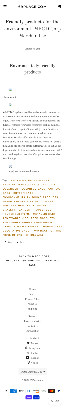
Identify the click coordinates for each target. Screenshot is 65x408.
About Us (32, 303)
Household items (16, 214)
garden (24, 209)
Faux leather (13, 205)
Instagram (34, 348)
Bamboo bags (29, 184)
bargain (49, 184)
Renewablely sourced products (28, 218)
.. (32, 384)
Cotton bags (23, 193)
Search (32, 294)
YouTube (34, 357)
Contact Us (32, 325)
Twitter (34, 343)
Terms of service (32, 321)
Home (32, 289)
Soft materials (26, 226)
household (43, 209)
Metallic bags (44, 214)
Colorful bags (33, 188)
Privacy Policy (32, 298)
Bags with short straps (29, 180)
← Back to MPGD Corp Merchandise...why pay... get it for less (33, 260)
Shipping (32, 308)
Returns (32, 316)
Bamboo (8, 184)
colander (10, 188)
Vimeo (34, 362)
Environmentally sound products (30, 197)
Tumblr (34, 352)
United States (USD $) (31, 371)
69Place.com (32, 7)
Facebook (34, 338)
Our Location (32, 330)
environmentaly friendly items (28, 201)
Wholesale (35, 235)
